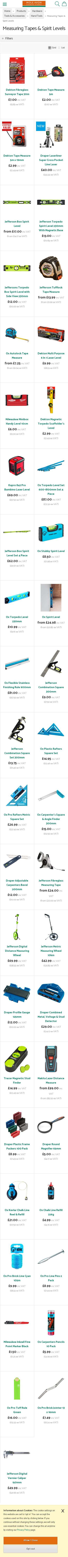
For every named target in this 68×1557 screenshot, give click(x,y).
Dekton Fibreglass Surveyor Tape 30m (17, 92)
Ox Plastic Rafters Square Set (51, 751)
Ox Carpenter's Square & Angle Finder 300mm (51, 819)
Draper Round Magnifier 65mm (51, 1146)
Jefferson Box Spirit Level (17, 224)
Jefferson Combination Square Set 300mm (17, 753)
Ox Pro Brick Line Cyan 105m (17, 1278)
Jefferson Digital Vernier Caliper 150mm (17, 1478)
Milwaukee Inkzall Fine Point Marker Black (17, 1344)
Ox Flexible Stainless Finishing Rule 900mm (17, 685)
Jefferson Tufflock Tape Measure (51, 289)
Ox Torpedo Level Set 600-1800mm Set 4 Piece (51, 489)
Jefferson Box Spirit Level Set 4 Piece (17, 553)
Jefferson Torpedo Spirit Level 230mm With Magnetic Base (51, 226)
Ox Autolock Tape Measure (17, 355)
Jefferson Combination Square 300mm (51, 687)
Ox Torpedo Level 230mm (17, 619)
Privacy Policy (23, 1530)
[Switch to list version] (59, 48)
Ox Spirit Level (51, 617)
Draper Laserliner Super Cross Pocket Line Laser (51, 160)
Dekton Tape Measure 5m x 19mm (17, 158)
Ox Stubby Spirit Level (51, 551)
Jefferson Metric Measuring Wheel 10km (51, 950)
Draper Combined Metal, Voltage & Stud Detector (51, 1016)
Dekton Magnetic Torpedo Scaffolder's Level (51, 423)
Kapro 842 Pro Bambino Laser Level (17, 487)
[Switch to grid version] (49, 48)
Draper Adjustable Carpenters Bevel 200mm (17, 885)
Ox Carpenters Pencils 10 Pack (51, 1344)
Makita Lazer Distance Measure (51, 1080)
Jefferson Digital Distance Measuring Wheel (17, 950)
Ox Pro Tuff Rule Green (17, 1410)
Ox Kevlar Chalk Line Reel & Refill (17, 1212)
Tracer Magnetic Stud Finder (17, 1080)
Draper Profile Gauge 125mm (17, 1014)
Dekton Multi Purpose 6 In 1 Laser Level (51, 355)
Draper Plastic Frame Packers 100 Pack (17, 1146)
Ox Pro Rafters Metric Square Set (17, 817)
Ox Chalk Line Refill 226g (51, 1212)
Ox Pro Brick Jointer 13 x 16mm (51, 1410)
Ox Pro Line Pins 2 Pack (51, 1278)
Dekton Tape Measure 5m (51, 92)
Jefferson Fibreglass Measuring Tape (51, 883)
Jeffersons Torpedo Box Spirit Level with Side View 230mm (17, 291)
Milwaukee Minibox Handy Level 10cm (17, 421)
